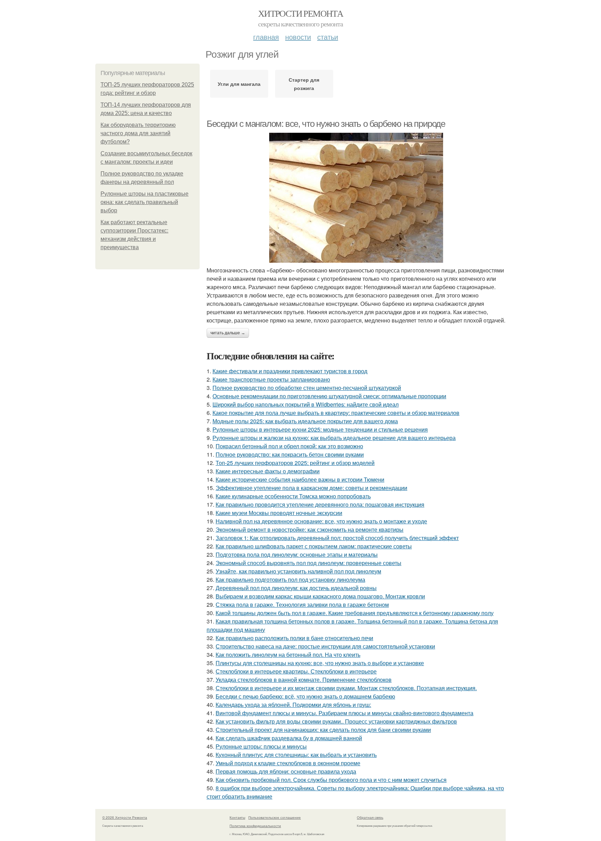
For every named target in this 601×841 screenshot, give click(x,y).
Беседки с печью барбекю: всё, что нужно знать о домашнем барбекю (305, 696)
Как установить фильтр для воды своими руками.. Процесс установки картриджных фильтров (336, 721)
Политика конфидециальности (255, 825)
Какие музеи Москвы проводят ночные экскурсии (279, 513)
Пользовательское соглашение (274, 817)
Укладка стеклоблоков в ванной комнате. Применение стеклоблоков (304, 680)
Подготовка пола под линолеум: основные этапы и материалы (297, 554)
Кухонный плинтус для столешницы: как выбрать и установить (296, 755)
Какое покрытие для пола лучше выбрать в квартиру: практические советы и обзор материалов (336, 413)
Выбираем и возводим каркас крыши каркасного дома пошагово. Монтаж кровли (320, 596)
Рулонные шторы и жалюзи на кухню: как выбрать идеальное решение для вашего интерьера (334, 438)
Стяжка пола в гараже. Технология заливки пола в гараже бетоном (302, 605)
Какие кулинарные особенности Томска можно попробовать (293, 496)
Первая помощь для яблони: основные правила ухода (286, 771)
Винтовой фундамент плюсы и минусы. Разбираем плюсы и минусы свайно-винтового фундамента (344, 713)
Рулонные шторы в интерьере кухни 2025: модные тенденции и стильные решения (320, 429)
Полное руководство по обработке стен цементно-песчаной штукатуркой (307, 388)
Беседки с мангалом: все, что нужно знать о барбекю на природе (326, 124)
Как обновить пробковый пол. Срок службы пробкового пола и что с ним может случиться (331, 780)
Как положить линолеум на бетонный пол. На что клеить (288, 655)
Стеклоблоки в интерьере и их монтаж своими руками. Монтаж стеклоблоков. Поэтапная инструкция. (346, 688)
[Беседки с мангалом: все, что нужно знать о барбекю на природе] (356, 198)
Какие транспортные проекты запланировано (271, 379)
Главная (266, 37)
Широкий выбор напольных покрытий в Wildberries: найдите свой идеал (306, 404)
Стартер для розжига (304, 83)
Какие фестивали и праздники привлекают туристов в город (290, 371)
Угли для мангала (239, 83)
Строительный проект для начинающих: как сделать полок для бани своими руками (323, 730)
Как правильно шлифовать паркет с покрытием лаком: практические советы (314, 546)
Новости (298, 37)
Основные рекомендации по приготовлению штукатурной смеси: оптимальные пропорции (329, 396)
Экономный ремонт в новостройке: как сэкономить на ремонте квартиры (309, 529)
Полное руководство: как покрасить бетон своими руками (290, 454)
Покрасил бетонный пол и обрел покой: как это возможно (289, 446)
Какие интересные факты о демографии (268, 471)
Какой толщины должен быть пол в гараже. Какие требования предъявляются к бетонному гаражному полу (355, 613)
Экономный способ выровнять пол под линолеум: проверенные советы (308, 563)
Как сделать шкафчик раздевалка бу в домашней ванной (289, 738)
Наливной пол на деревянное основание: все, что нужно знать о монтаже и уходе (321, 521)
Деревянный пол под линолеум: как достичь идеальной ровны (296, 588)
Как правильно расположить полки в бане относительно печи (294, 638)
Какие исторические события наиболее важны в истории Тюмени (300, 479)
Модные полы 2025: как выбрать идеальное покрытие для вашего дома (305, 421)
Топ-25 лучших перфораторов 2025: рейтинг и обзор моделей (295, 463)
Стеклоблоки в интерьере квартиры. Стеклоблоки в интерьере (296, 671)
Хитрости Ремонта (300, 13)
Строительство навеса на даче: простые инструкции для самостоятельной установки (325, 646)
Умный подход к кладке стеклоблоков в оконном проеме (288, 763)
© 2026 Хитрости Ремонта (124, 817)
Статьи (327, 37)
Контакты (237, 817)
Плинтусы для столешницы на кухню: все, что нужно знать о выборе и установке (320, 663)
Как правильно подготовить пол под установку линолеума (290, 579)
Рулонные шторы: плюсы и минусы (261, 746)
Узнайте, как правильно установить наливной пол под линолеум (298, 571)
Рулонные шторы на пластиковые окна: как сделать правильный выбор (145, 202)
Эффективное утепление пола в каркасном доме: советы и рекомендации (311, 488)
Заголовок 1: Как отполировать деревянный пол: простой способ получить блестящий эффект (337, 538)
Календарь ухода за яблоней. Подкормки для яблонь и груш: (293, 705)
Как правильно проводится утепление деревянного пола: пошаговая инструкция (320, 504)
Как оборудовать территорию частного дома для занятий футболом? (138, 133)
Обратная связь (370, 817)
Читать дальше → (227, 332)
